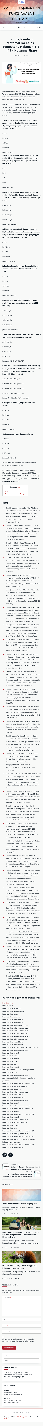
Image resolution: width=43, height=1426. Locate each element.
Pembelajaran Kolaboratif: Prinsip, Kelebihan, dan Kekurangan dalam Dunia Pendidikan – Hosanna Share (20, 1234)
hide (19, 487)
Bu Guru (17, 55)
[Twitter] (21, 27)
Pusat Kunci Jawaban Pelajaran (15, 494)
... (19, 1210)
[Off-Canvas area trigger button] (3, 27)
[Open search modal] (40, 27)
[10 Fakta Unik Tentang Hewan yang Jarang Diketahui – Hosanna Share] (21, 1257)
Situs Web (7, 1332)
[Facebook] (19, 27)
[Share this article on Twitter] (10, 1155)
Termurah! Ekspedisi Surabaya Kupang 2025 (19, 1204)
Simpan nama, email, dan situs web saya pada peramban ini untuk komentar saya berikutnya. (18, 1340)
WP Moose (7, 1419)
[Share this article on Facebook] (4, 1155)
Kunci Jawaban (7, 1003)
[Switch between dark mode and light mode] (37, 27)
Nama (6, 1320)
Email (6, 1326)
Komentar (7, 1298)
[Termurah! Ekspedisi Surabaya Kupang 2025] (21, 1195)
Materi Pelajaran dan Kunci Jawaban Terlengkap (21, 13)
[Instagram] (24, 27)
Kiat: (6, 491)
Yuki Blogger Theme (23, 1417)
